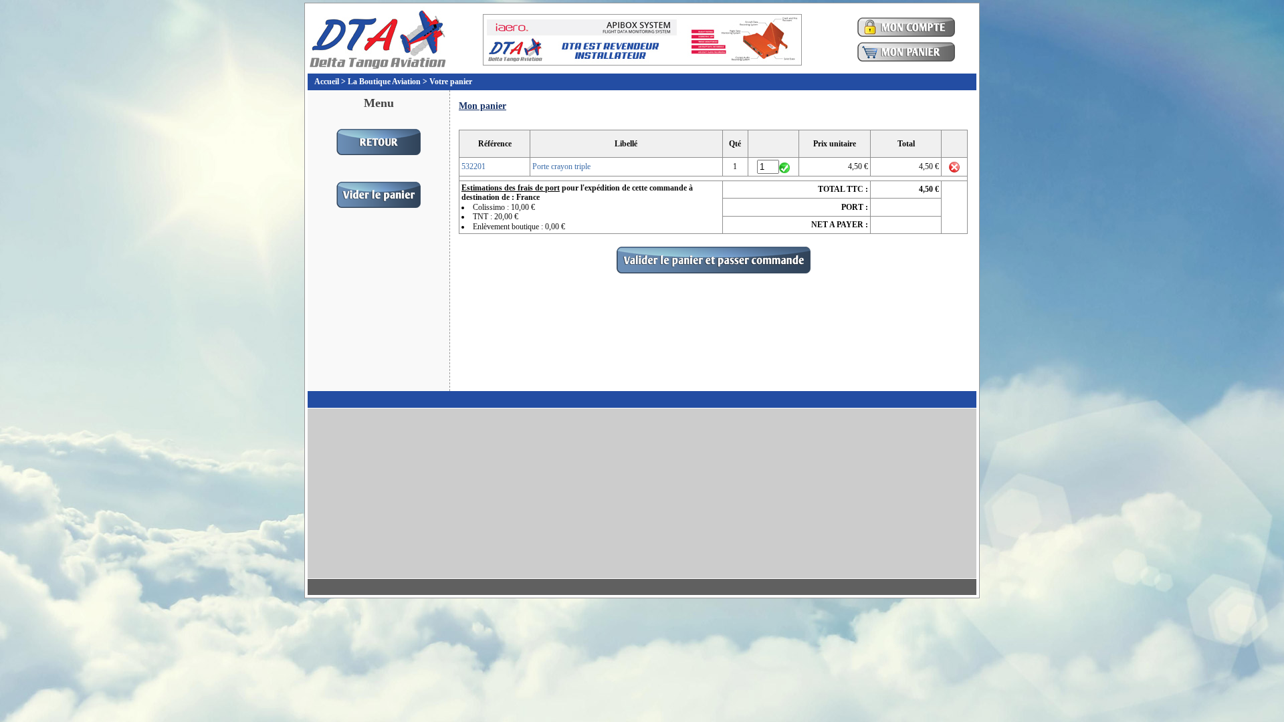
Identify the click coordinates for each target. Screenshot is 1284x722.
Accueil (326, 81)
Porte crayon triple (561, 166)
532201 (473, 166)
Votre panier (450, 81)
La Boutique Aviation (384, 81)
